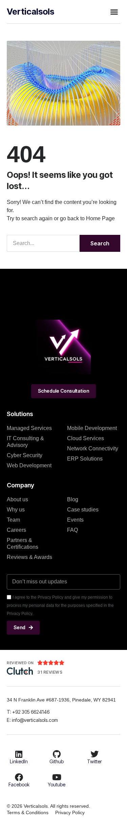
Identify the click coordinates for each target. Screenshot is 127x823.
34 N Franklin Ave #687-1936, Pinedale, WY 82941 (61, 700)
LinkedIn (19, 761)
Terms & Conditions (27, 812)
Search (99, 243)
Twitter (94, 761)
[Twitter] (94, 754)
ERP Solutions (85, 459)
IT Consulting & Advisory (25, 441)
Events (75, 520)
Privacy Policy (70, 812)
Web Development (29, 465)
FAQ (72, 530)
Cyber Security (24, 455)
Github (56, 761)
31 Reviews (49, 672)
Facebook (18, 784)
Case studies (83, 509)
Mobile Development (92, 428)
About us (17, 499)
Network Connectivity (92, 448)
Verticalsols (30, 11)
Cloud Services (85, 438)
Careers (16, 530)
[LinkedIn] (19, 754)
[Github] (56, 754)
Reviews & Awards (29, 557)
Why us (16, 509)
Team (13, 520)
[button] (114, 12)
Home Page (100, 218)
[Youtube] (56, 777)
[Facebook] (19, 777)
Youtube (56, 784)
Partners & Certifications (22, 543)
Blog (72, 499)
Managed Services (29, 428)
